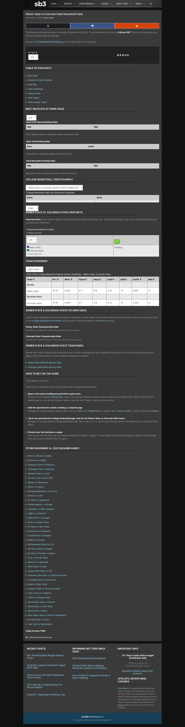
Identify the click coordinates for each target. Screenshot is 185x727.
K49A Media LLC (124, 688)
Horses (105, 4)
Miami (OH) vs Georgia (39, 518)
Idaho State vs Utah (37, 566)
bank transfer (124, 411)
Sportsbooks (86, 4)
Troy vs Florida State (38, 557)
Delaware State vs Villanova (41, 464)
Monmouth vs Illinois (37, 611)
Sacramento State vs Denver (41, 602)
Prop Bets (32, 84)
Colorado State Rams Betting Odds (44, 367)
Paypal (155, 411)
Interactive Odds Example (40, 80)
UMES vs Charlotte (37, 513)
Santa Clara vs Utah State (40, 606)
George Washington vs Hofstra (42, 491)
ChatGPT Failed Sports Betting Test (46, 694)
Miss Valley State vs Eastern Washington (47, 615)
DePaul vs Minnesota (38, 482)
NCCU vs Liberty (36, 487)
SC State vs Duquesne (38, 500)
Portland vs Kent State (38, 526)
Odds (54, 4)
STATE (33, 52)
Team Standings (35, 89)
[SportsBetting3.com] (41, 4)
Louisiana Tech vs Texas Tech (42, 580)
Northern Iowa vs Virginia (40, 548)
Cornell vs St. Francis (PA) (40, 478)
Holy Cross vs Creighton (39, 593)
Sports (68, 4)
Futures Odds (34, 93)
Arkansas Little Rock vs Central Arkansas (47, 575)
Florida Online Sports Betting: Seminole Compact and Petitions (89, 666)
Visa (80, 411)
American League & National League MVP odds (46, 666)
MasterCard (95, 411)
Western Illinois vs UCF (39, 473)
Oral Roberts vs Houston (39, 535)
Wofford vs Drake (36, 540)
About (139, 4)
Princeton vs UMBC (37, 460)
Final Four (100, 320)
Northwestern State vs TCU (41, 544)
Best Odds (33, 75)
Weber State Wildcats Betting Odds (44, 362)
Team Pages (33, 97)
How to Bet (122, 4)
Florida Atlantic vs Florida (40, 504)
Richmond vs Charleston (39, 531)
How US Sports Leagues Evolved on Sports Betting (91, 676)
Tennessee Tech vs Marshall (41, 469)
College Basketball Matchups (40, 637)
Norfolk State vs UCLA (39, 619)
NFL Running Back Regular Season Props (45, 656)
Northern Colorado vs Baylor (41, 553)
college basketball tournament (46, 320)
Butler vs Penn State (37, 584)
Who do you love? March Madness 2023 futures (45, 676)
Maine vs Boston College (39, 456)
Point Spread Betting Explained (88, 658)
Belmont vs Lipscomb (38, 562)
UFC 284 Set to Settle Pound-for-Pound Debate (45, 686)
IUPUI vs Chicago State (39, 597)
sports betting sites (54, 397)
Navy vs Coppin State (38, 522)
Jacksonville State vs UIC (40, 571)
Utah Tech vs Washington (40, 624)
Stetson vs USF (35, 495)
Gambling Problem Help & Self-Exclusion (138, 672)
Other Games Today (37, 102)
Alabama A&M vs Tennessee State (44, 588)
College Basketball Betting (49, 42)
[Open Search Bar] (149, 4)
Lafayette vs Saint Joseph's (41, 509)
